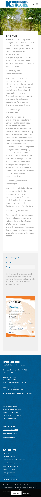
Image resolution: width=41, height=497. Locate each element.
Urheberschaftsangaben (10, 476)
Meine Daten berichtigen (10, 466)
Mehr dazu (26, 493)
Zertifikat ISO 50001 (10, 430)
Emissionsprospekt (10, 433)
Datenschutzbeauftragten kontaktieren (14, 460)
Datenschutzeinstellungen (11, 479)
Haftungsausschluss (9, 473)
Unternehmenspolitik (12, 258)
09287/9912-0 (14, 377)
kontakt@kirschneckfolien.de (16, 382)
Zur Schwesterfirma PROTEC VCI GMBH (17, 393)
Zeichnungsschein (10, 437)
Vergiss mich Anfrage (9, 469)
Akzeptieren (15, 493)
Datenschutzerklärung (9, 456)
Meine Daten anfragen (9, 463)
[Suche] (32, 4)
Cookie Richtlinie (8, 453)
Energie (8, 267)
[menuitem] (32, 4)
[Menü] (37, 4)
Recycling (9, 262)
